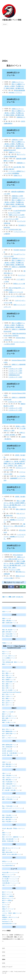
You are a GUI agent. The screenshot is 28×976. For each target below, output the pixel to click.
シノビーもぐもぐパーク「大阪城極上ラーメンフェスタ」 (14, 519)
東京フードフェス (7, 892)
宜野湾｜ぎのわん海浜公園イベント (11, 854)
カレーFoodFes (21, 476)
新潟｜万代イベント (7, 729)
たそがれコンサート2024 (15, 368)
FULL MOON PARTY (7, 865)
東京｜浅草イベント (7, 675)
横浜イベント (5, 714)
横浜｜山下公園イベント (8, 716)
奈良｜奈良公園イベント (8, 766)
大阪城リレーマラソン (15, 152)
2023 (3, 955)
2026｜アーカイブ (7, 966)
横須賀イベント (6, 720)
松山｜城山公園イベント (8, 819)
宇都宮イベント (6, 643)
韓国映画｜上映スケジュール (10, 917)
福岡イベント (5, 832)
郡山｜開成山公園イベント (9, 636)
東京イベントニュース (8, 874)
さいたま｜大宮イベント (8, 655)
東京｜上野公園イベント (8, 677)
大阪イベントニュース (8, 885)
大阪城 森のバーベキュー (18, 198)
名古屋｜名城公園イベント (9, 751)
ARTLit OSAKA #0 (18, 554)
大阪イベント (5, 773)
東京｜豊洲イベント (7, 698)
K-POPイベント (6, 919)
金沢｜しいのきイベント (8, 737)
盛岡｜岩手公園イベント (8, 631)
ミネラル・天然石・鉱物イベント (11, 913)
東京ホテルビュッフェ (8, 898)
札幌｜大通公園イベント (8, 620)
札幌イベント (5, 618)
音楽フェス (5, 906)
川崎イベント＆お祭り (8, 712)
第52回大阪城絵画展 (19, 90)
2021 (3, 948)
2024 (3, 959)
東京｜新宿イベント (7, 686)
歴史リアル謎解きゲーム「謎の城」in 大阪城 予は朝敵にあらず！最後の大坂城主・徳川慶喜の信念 (14, 86)
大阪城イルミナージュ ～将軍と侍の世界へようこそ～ (14, 526)
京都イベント (5, 762)
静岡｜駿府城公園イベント (9, 744)
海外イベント (5, 902)
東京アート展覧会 (7, 900)
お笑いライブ (5, 911)
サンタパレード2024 (14, 569)
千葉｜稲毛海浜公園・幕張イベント (11, 662)
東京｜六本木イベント (8, 696)
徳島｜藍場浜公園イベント (9, 817)
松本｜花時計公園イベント (9, 733)
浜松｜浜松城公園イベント (9, 746)
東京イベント (5, 671)
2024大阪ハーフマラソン (15, 92)
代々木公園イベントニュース (10, 878)
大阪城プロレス (18, 175)
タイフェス (5, 904)
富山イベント (5, 735)
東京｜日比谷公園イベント (9, 681)
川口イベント (5, 660)
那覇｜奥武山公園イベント (9, 852)
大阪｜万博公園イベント (8, 775)
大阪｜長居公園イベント (8, 788)
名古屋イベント (6, 749)
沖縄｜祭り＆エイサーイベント (10, 848)
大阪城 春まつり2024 (17, 139)
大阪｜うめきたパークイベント (10, 777)
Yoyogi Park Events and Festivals (11, 692)
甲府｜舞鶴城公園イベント (9, 731)
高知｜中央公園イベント (8, 821)
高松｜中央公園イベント (8, 815)
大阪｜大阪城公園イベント (9, 784)
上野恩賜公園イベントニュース (10, 876)
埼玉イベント (5, 651)
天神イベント (5, 834)
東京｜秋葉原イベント (8, 679)
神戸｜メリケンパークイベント (10, 797)
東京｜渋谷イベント (7, 694)
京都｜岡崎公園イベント (8, 764)
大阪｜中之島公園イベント (9, 781)
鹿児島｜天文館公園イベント (10, 841)
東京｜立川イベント (7, 705)
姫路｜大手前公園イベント (9, 799)
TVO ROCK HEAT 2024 (15, 229)
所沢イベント (5, 653)
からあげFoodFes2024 (19, 210)
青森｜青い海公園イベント (9, 629)
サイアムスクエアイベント (9, 863)
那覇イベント (5, 850)
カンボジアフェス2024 (14, 212)
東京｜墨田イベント (7, 673)
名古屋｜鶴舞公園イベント (9, 755)
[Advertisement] (14, 45)
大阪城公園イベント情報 (11, 20)
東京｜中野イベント (7, 688)
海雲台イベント (6, 861)
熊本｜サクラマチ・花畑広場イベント (12, 837)
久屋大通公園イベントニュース (10, 883)
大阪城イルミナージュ (18, 82)
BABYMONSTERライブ (8, 923)
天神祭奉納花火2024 (14, 375)
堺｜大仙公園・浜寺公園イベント (11, 790)
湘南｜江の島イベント (8, 722)
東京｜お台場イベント (8, 700)
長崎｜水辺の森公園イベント (10, 839)
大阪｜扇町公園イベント (8, 779)
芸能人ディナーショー (8, 909)
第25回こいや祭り (20, 426)
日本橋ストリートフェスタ (16, 292)
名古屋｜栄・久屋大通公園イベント (11, 753)
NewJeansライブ (6, 921)
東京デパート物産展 (7, 896)
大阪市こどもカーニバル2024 (16, 214)
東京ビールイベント (7, 894)
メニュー (5, 24)
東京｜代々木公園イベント (9, 690)
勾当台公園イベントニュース (10, 872)
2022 (3, 952)
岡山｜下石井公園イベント (9, 806)
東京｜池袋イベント (7, 683)
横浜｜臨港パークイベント (9, 718)
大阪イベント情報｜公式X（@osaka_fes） (13, 596)
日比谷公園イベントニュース (10, 881)
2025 (3, 963)
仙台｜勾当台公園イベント (9, 634)
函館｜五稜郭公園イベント (9, 622)
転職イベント (5, 915)
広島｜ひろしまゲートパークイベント (12, 808)
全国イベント (5, 611)
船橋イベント (5, 664)
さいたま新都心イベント (8, 658)
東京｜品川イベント (7, 702)
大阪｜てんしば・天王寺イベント (11, 786)
